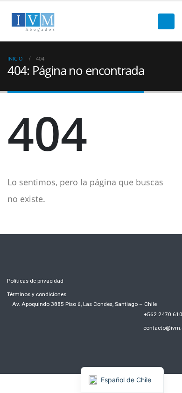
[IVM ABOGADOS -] (33, 21)
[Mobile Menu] (166, 21)
